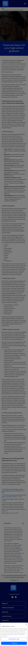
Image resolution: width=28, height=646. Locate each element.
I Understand (14, 643)
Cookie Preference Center (13, 639)
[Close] (26, 624)
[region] (14, 634)
